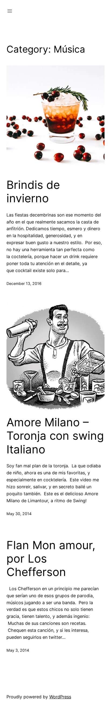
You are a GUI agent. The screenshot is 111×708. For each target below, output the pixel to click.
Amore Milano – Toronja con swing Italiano (55, 436)
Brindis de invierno (33, 191)
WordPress (60, 696)
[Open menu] (9, 11)
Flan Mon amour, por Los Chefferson (50, 558)
